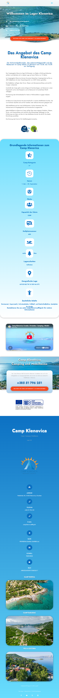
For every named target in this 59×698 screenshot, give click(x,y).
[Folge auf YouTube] (27, 695)
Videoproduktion (27, 691)
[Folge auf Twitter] (32, 695)
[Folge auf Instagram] (38, 695)
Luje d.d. (29, 440)
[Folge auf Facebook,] (21, 695)
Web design (20, 691)
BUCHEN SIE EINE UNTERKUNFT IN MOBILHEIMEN (29, 38)
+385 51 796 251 (29, 510)
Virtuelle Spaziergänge (36, 691)
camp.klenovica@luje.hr (35, 308)
